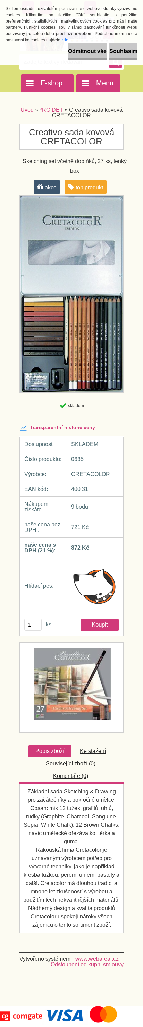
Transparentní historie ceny (62, 427)
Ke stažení (93, 751)
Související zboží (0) (70, 763)
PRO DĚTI (51, 110)
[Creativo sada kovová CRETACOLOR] (71, 687)
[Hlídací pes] (95, 586)
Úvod (27, 110)
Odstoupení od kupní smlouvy (87, 964)
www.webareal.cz (97, 959)
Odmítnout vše (87, 51)
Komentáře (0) (70, 776)
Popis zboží (49, 751)
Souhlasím (123, 51)
